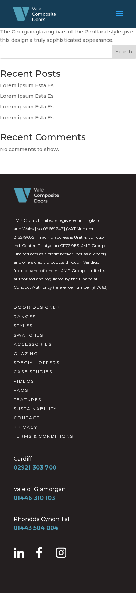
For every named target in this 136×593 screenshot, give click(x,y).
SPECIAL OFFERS (37, 362)
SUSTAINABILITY (35, 408)
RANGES (25, 316)
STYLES (23, 325)
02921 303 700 (35, 467)
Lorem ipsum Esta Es (27, 85)
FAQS (21, 390)
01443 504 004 (36, 528)
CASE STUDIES (33, 371)
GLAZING (26, 353)
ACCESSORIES (33, 344)
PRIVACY (25, 427)
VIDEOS (24, 381)
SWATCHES (28, 335)
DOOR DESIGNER (37, 307)
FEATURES (27, 399)
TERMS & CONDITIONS (43, 436)
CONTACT (27, 417)
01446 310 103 (34, 498)
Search (123, 51)
